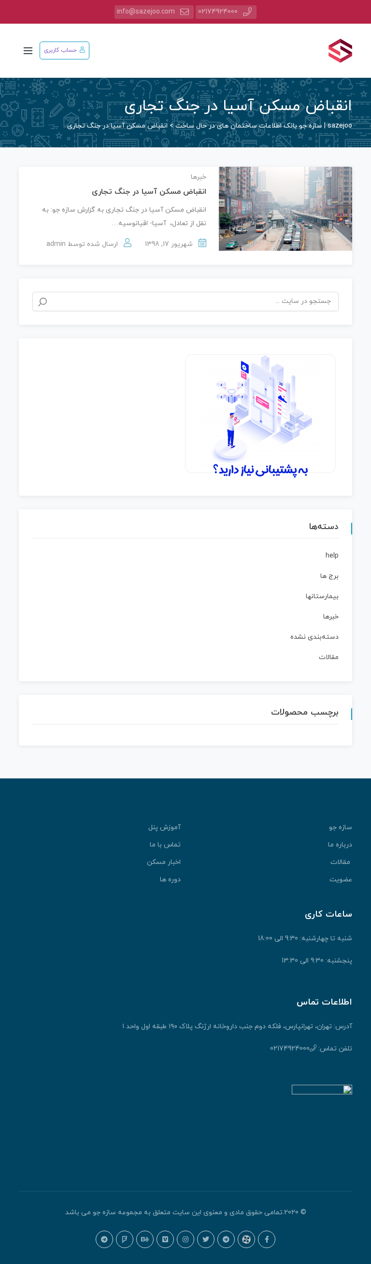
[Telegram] (226, 1239)
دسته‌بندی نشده (314, 637)
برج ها (329, 576)
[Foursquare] (124, 1239)
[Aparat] (246, 1239)
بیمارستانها (322, 596)
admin (56, 244)
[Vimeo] (165, 1239)
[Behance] (145, 1239)
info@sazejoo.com (146, 11)
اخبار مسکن (164, 862)
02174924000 (218, 11)
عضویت (340, 879)
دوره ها (170, 879)
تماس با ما (165, 844)
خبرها (198, 177)
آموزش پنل (164, 827)
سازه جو (340, 827)
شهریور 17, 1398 (169, 244)
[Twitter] (205, 1239)
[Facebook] (266, 1239)
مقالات (329, 657)
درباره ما (340, 844)
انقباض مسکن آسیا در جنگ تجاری (149, 192)
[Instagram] (185, 1239)
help (332, 555)
